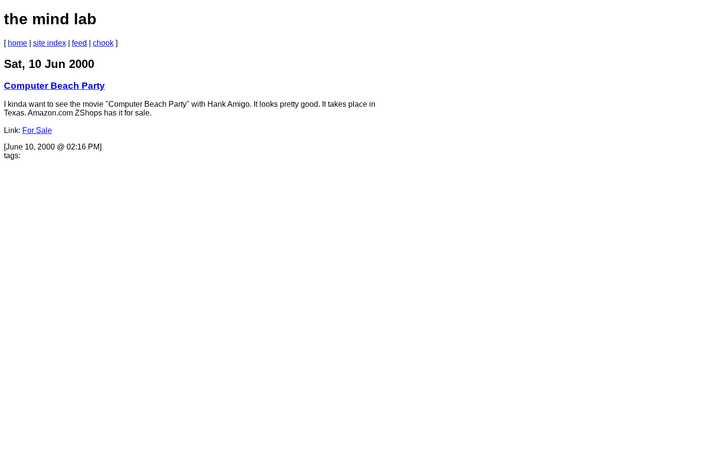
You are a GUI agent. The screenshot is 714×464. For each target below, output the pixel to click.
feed (79, 43)
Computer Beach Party (54, 86)
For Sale (37, 130)
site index (49, 43)
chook (103, 43)
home (17, 43)
